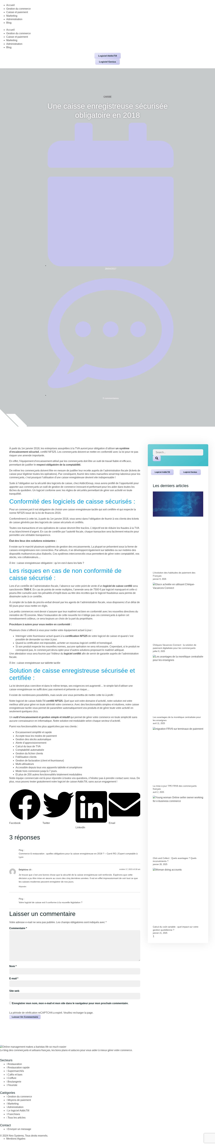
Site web (14, 991)
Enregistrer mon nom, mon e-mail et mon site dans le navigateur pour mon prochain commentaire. (70, 1003)
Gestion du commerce (18, 8)
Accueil (10, 5)
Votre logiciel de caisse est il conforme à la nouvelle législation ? (50, 902)
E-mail (13, 978)
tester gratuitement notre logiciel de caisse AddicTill (58, 781)
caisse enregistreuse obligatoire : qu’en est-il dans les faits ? (50, 563)
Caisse (107, 96)
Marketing (11, 15)
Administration (14, 19)
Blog (8, 22)
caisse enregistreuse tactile (83, 509)
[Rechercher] (157, 458)
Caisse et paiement (17, 12)
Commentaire (18, 928)
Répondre (22, 886)
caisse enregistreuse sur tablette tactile (38, 663)
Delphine (23, 869)
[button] (107, 26)
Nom (13, 966)
